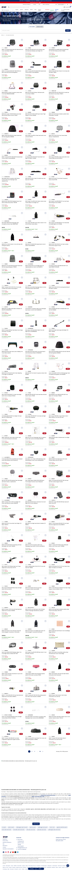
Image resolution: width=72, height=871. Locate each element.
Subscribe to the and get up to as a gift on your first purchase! (35, 0)
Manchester (19, 865)
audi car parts (11, 827)
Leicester (28, 867)
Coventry (10, 867)
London (4, 865)
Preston (39, 867)
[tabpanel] (36, 30)
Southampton (54, 865)
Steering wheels (39, 10)
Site (56, 4)
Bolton (57, 867)
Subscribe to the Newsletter (8, 848)
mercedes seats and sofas (18, 829)
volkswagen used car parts (21, 827)
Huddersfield (49, 867)
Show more (36, 823)
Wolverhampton (44, 865)
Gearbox (21, 9)
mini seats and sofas (30, 829)
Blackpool (53, 867)
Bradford (24, 867)
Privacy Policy (5, 840)
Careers (52, 10)
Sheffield (15, 865)
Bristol (27, 865)
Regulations (5, 839)
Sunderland (38, 865)
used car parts (33, 827)
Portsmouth (60, 865)
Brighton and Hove (33, 867)
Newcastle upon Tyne (32, 865)
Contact (34, 4)
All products (5, 845)
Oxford (66, 867)
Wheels (31, 9)
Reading (13, 867)
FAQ (39, 4)
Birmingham (8, 865)
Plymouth (64, 865)
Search (68, 30)
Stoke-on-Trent (5, 867)
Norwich (63, 867)
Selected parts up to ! (35, 2)
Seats (35, 9)
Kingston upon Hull (19, 867)
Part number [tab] (32, 26)
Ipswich (60, 867)
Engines (17, 9)
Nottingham (49, 865)
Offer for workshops (46, 4)
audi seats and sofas (41, 829)
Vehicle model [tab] (40, 26)
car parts (4, 827)
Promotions (47, 9)
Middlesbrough (43, 867)
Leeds (12, 865)
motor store (52, 827)
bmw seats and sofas (6, 829)
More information (6, 20)
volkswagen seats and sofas (54, 829)
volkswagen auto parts (42, 827)
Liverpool (23, 865)
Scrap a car (56, 10)
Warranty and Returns (26, 4)
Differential (26, 9)
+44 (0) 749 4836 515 (22, 849)
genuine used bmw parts (62, 827)
